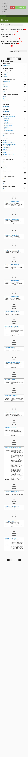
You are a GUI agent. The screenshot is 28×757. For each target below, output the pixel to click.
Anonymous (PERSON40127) (12, 235)
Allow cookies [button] (21, 7)
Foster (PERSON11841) (10, 538)
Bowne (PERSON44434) (10, 521)
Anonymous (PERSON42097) (12, 506)
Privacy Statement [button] (4, 12)
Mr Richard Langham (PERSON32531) (14, 447)
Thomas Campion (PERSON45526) (13, 362)
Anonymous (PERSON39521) (12, 296)
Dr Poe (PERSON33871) (10, 379)
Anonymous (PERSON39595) (12, 219)
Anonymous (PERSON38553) (12, 250)
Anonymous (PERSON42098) (12, 491)
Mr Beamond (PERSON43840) (12, 326)
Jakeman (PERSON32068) (11, 395)
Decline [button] (12, 7)
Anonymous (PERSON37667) (12, 264)
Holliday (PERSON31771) (11, 413)
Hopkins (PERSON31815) (11, 427)
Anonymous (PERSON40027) (12, 201)
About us (3, 16)
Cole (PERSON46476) (10, 347)
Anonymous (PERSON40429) (12, 311)
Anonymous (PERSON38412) (12, 280)
